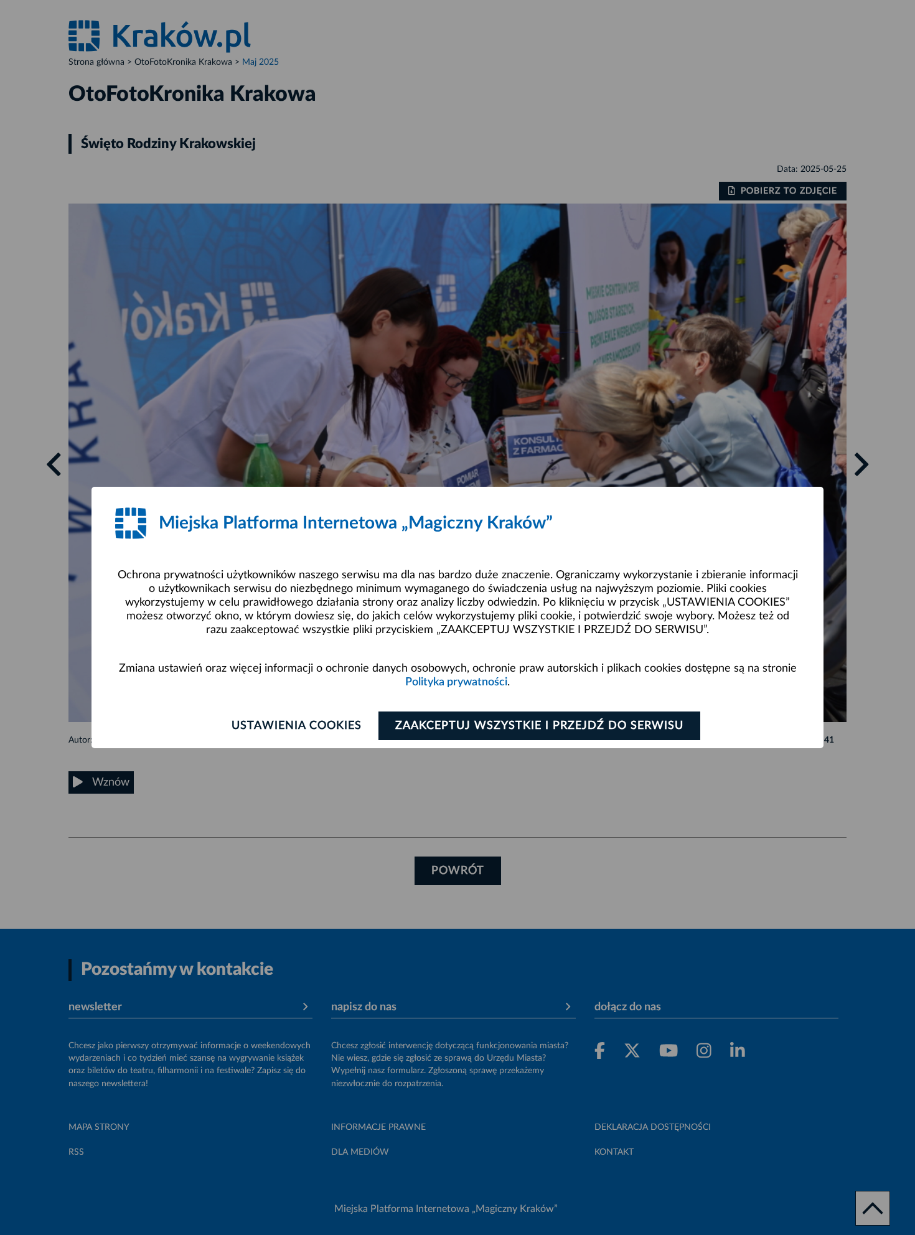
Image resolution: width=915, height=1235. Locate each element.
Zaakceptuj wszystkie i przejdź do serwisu (539, 725)
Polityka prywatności (456, 682)
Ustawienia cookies (297, 725)
